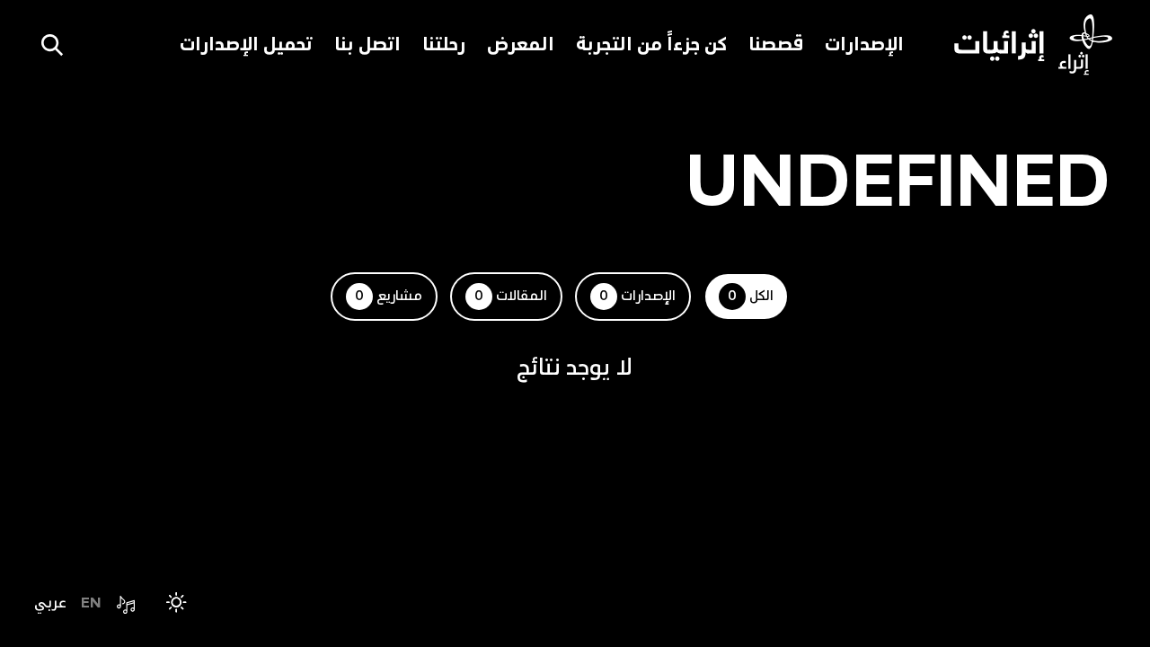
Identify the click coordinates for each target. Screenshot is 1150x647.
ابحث (52, 45)
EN (91, 602)
